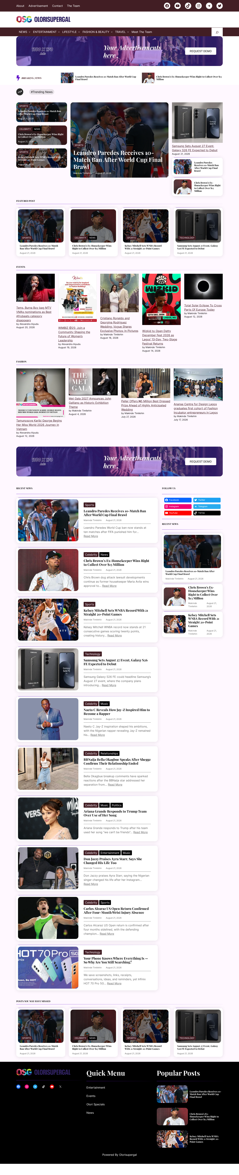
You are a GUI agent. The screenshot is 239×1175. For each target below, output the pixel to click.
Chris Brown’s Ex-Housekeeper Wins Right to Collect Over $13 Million (108, 78)
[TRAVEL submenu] (128, 32)
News (37, 129)
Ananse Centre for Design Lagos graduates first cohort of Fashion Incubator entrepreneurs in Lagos (196, 408)
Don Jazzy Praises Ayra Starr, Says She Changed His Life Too (113, 861)
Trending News (42, 92)
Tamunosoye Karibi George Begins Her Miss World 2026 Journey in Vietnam (39, 425)
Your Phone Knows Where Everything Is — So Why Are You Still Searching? (116, 960)
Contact (57, 6)
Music (104, 703)
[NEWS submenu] (29, 32)
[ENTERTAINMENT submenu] (59, 32)
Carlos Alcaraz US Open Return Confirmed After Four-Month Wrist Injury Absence (116, 911)
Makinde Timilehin (82, 173)
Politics (116, 805)
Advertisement (38, 6)
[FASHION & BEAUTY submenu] (112, 32)
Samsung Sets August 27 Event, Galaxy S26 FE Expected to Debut (197, 247)
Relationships (109, 753)
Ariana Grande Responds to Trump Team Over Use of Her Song (115, 813)
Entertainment (110, 853)
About (20, 6)
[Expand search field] (217, 32)
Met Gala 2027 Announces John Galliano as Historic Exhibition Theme (90, 403)
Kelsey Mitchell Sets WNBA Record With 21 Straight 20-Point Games (188, 78)
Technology (187, 237)
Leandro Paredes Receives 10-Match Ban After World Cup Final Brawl (39, 112)
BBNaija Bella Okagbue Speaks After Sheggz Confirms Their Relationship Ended (117, 761)
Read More (91, 536)
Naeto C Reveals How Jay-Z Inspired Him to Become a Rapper (117, 712)
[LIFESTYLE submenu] (79, 32)
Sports (23, 106)
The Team (73, 6)
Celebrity (25, 129)
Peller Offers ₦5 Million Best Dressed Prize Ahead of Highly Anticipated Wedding (145, 405)
